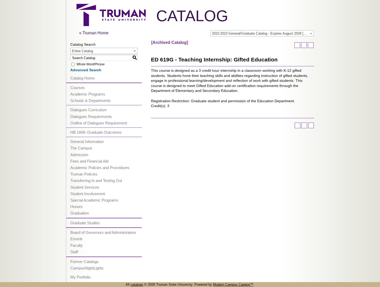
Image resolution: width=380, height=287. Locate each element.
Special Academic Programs (94, 200)
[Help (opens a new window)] (311, 45)
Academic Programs (87, 94)
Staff (74, 252)
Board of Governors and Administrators (103, 232)
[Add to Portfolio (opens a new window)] (297, 45)
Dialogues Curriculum (88, 110)
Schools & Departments (90, 100)
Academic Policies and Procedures (100, 167)
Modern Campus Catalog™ (233, 284)
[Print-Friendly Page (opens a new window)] (304, 45)
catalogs (137, 284)
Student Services (84, 187)
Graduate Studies (85, 223)
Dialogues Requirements (91, 116)
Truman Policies (83, 174)
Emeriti (76, 239)
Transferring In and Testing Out (96, 180)
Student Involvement (87, 194)
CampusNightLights (87, 268)
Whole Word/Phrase (91, 64)
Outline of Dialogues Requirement (98, 123)
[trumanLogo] (111, 24)
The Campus (81, 148)
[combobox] (262, 33)
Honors (76, 206)
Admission (79, 155)
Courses (77, 87)
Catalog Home (82, 78)
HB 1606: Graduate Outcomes (96, 132)
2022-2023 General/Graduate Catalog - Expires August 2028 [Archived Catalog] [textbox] (263, 33)
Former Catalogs (84, 261)
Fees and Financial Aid (89, 161)
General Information (87, 141)
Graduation (79, 213)
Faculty (76, 245)
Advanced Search (85, 70)
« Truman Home (94, 33)
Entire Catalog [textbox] (82, 51)
